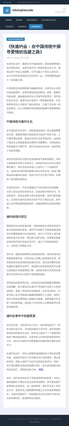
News (19, 20)
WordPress (34, 422)
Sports (9, 26)
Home (8, 20)
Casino (22, 26)
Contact (36, 26)
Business (32, 20)
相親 (41, 369)
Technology (49, 20)
